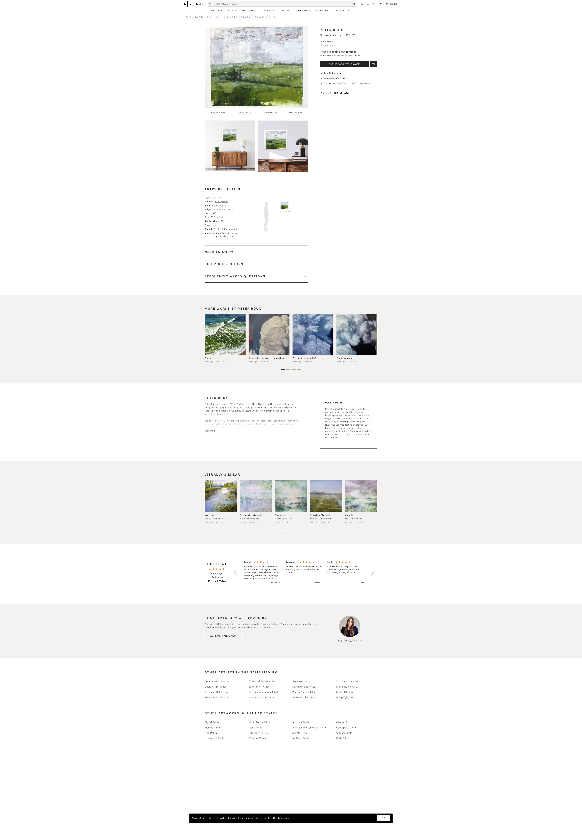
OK (383, 818)
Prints (232, 10)
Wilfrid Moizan (320, 518)
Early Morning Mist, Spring (251, 515)
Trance (208, 358)
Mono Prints (256, 727)
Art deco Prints (300, 738)
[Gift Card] (374, 3)
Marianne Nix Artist (347, 686)
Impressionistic (219, 205)
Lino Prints (211, 732)
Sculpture (270, 10)
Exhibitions (323, 10)
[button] (235, 572)
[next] (374, 335)
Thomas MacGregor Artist (263, 692)
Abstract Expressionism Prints (309, 727)
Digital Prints (212, 722)
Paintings (216, 10)
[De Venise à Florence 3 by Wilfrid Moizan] (326, 496)
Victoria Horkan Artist (348, 681)
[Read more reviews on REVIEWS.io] (217, 581)
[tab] (256, 189)
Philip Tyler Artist (346, 697)
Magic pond (210, 515)
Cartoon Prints (344, 722)
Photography (250, 10)
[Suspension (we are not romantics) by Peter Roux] (269, 334)
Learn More (284, 818)
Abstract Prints (300, 722)
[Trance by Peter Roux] (225, 334)
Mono (225, 201)
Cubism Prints (344, 732)
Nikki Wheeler (249, 518)
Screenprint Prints (259, 732)
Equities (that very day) (304, 358)
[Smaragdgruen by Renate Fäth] (291, 496)
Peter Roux (246, 17)
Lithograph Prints (214, 738)
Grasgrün (349, 515)
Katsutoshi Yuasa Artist (262, 697)
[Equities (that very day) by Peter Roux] (313, 334)
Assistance (244, 112)
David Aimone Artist (303, 686)
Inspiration (303, 10)
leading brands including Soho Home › (352, 83)
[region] (304, 572)
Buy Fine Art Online (195, 17)
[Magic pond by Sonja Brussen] (221, 496)
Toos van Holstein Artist (218, 692)
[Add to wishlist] (373, 64)
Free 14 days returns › (334, 73)
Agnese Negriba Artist (217, 681)
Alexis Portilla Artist (303, 697)
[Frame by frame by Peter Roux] (356, 334)
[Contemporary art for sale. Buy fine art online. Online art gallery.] (194, 4)
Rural (230, 209)
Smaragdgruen (281, 515)
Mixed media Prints (260, 722)
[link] (353, 4)
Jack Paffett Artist (259, 686)
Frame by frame (344, 358)
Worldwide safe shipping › (336, 78)
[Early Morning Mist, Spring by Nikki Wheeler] (256, 496)
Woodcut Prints (257, 738)
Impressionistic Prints (227, 17)
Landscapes (220, 209)
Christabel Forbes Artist (262, 681)
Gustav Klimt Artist (215, 686)
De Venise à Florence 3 (320, 515)
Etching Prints (213, 727)
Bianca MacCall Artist (217, 697)
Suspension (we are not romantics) (266, 358)
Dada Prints (343, 738)
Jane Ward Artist (301, 681)
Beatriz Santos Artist (304, 692)
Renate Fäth (283, 518)
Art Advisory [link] (343, 10)
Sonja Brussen (215, 518)
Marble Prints (300, 732)
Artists (286, 10)
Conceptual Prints (346, 727)
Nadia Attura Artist (347, 692)
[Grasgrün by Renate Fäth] (361, 496)
